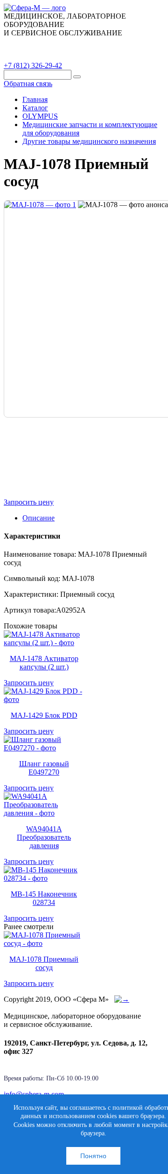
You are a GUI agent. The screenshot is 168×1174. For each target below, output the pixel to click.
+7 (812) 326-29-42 (33, 65)
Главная (35, 99)
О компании (74, 43)
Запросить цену (29, 502)
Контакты (27, 55)
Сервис (121, 43)
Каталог (25, 43)
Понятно (93, 1156)
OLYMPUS (40, 116)
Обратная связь (28, 84)
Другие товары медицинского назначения (89, 141)
